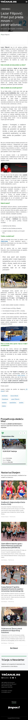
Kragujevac (5, 399)
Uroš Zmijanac (4, 560)
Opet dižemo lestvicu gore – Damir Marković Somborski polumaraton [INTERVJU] (12, 545)
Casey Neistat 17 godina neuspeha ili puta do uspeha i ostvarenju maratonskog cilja (12, 589)
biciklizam (5, 395)
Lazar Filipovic (15, 399)
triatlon (4, 406)
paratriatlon (13, 402)
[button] (26, 1)
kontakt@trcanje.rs (6, 692)
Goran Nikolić (14, 395)
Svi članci (14, 648)
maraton (4, 402)
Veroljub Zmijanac (5, 516)
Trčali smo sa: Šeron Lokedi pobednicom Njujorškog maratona (11, 630)
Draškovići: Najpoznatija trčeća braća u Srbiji (13, 503)
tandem (21, 402)
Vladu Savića (21, 375)
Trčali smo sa (5, 9)
